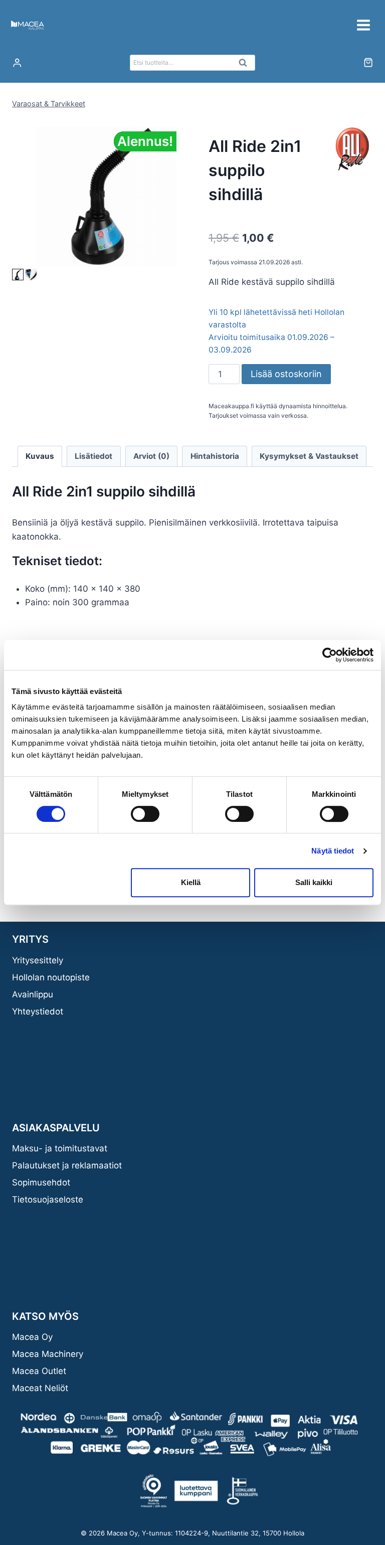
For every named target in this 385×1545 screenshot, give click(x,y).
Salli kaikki (313, 882)
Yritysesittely (37, 960)
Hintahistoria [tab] (214, 456)
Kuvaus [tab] (40, 456)
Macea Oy (32, 1337)
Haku (245, 65)
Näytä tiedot (332, 850)
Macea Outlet (39, 1371)
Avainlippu (32, 994)
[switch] (145, 814)
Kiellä (191, 882)
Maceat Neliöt (40, 1388)
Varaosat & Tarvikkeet (48, 103)
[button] (18, 274)
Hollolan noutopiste (51, 977)
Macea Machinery (47, 1354)
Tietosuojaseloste (47, 1199)
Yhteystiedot (37, 1011)
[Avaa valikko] (363, 25)
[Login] (17, 63)
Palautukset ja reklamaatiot (67, 1165)
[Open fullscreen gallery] (166, 256)
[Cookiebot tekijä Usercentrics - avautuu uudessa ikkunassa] (329, 654)
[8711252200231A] (106, 196)
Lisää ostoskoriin (286, 374)
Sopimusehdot (41, 1182)
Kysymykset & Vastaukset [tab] (309, 456)
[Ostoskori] (368, 62)
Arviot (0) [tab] (151, 456)
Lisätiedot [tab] (93, 456)
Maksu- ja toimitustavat (59, 1148)
